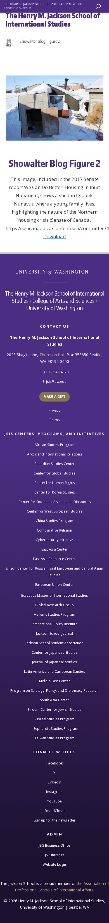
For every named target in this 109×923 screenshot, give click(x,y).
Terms (54, 419)
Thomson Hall (52, 354)
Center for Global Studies (54, 473)
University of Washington (54, 272)
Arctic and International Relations (54, 454)
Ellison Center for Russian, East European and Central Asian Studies (54, 571)
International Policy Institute (54, 624)
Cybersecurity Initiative (54, 539)
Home (8, 43)
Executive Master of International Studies (54, 595)
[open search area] (98, 6)
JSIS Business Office (54, 845)
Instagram (54, 791)
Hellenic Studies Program (54, 614)
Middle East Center (54, 681)
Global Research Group (54, 605)
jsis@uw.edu (56, 381)
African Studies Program (55, 444)
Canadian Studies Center (54, 463)
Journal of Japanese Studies (54, 662)
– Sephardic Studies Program (54, 728)
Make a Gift (55, 396)
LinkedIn (54, 782)
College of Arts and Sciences (63, 300)
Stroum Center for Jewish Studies (54, 709)
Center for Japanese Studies (54, 652)
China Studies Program (54, 520)
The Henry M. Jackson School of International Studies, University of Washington (46, 5)
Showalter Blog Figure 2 (40, 41)
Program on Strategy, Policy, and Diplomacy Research (54, 690)
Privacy (54, 410)
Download (54, 236)
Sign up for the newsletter (55, 820)
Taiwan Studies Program (55, 738)
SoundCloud (54, 810)
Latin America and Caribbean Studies (54, 671)
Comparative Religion (54, 530)
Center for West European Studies (54, 511)
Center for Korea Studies (54, 492)
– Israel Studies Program (55, 719)
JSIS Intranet (54, 855)
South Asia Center (54, 700)
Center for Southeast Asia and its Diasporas (54, 501)
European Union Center (54, 584)
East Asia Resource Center (54, 558)
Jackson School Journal (54, 633)
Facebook (54, 763)
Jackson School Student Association (54, 643)
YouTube (54, 801)
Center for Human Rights (54, 482)
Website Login (54, 864)
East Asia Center (54, 549)
